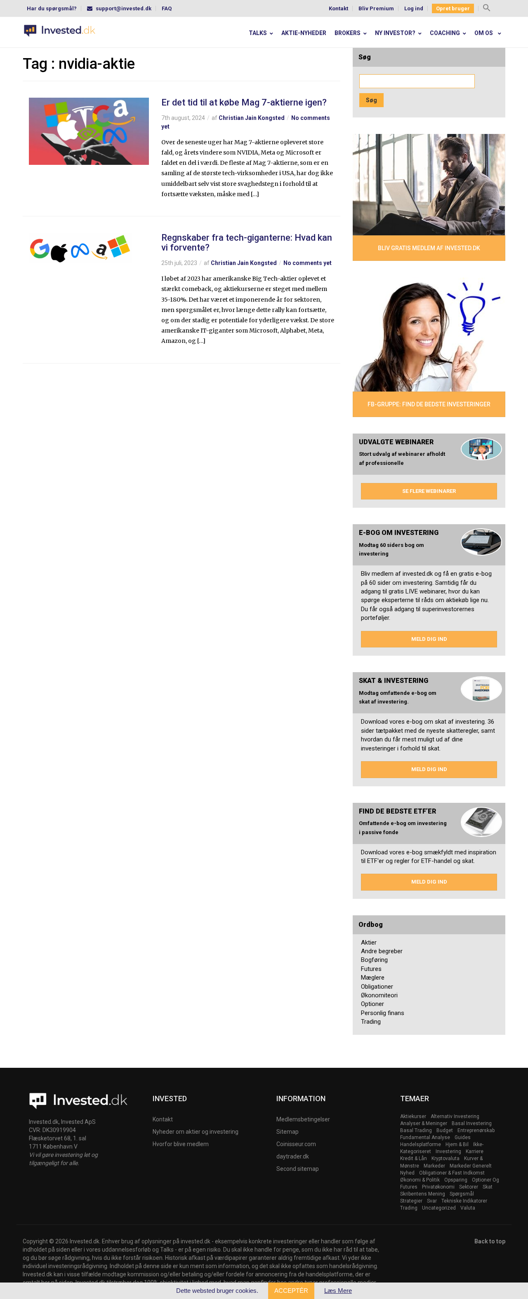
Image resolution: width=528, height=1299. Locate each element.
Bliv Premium (376, 8)
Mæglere (372, 977)
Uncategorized (439, 1208)
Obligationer (377, 986)
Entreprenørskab (476, 1130)
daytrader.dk (292, 1156)
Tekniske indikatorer (464, 1201)
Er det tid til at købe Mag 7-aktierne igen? (244, 102)
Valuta (467, 1208)
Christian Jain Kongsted (252, 118)
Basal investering (472, 1123)
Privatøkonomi (438, 1187)
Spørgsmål (462, 1194)
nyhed (407, 1173)
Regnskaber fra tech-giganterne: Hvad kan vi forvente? (246, 242)
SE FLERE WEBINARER (429, 491)
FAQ (167, 8)
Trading (371, 1021)
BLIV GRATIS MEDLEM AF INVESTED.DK (429, 248)
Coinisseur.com (296, 1144)
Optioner (372, 1004)
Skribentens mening (422, 1194)
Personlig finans (382, 1013)
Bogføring (374, 960)
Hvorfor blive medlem (181, 1144)
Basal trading (416, 1130)
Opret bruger (453, 8)
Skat (488, 1187)
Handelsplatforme (420, 1144)
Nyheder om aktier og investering (195, 1131)
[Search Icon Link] (487, 9)
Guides (463, 1137)
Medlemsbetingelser (303, 1119)
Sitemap (287, 1131)
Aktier (369, 942)
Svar (432, 1201)
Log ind (413, 8)
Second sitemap (297, 1168)
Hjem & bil (457, 1144)
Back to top (489, 1241)
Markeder (434, 1166)
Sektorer (468, 1187)
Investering (448, 1151)
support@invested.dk (123, 8)
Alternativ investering (455, 1116)
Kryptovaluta (445, 1158)
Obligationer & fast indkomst (452, 1173)
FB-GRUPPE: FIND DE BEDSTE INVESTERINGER (429, 404)
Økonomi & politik (420, 1180)
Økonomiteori (379, 995)
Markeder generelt (471, 1166)
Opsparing (455, 1180)
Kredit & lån (413, 1158)
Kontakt (338, 8)
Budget (444, 1130)
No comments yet (307, 263)
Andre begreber (382, 951)
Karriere (474, 1151)
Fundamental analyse (425, 1137)
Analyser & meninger (423, 1123)
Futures (371, 969)
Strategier (411, 1201)
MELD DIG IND (429, 639)
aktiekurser (413, 1116)
